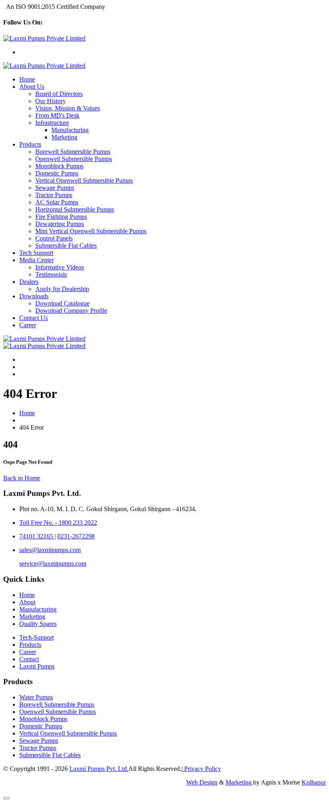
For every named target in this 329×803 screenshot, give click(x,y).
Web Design (201, 782)
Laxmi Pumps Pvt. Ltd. (98, 768)
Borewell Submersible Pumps (72, 151)
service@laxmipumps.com (52, 563)
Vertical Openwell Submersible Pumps (84, 180)
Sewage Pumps (54, 187)
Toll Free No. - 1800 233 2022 (58, 522)
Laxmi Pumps (37, 666)
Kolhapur (314, 782)
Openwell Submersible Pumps (73, 158)
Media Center (36, 260)
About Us (31, 86)
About (27, 602)
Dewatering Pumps (59, 223)
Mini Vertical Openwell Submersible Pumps (90, 231)
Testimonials (51, 274)
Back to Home (21, 478)
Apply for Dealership (62, 288)
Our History (50, 101)
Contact (29, 659)
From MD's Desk (57, 115)
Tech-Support (36, 637)
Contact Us (33, 317)
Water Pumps (36, 697)
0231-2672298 (76, 536)
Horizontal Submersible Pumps (74, 209)
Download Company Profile (71, 310)
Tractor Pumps (53, 195)
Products (30, 144)
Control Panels (54, 238)
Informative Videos (59, 267)
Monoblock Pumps (59, 166)
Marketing (64, 137)
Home (27, 79)
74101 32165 (37, 536)
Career (27, 325)
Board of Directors (59, 93)
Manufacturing (70, 129)
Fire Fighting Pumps (61, 216)
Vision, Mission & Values (67, 108)
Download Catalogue (62, 303)
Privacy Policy (202, 768)
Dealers (29, 281)
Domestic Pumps (56, 173)
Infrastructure (52, 122)
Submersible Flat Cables (66, 245)
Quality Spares (38, 623)
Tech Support (36, 252)
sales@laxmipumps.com (50, 549)
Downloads (34, 296)
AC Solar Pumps (56, 202)
